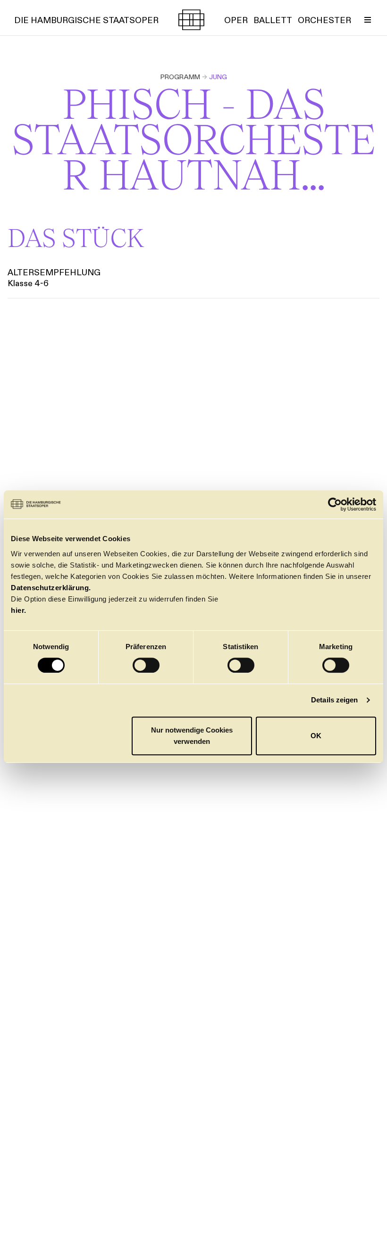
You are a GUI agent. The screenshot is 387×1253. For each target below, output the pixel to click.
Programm (180, 77)
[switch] (146, 665)
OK (316, 736)
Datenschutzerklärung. (51, 588)
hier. (18, 610)
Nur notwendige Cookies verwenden (192, 735)
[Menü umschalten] (368, 20)
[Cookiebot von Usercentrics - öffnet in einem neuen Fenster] (335, 504)
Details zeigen (334, 700)
